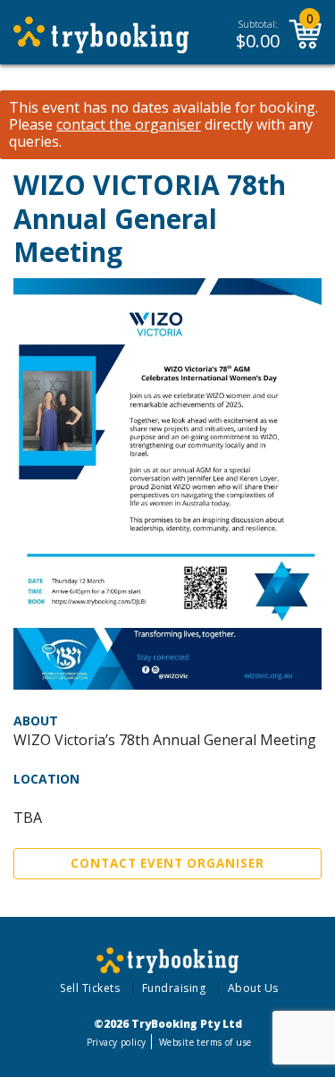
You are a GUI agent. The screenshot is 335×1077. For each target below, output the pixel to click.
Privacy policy (117, 1042)
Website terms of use (205, 1042)
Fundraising (174, 988)
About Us (253, 988)
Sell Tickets (90, 988)
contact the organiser (128, 124)
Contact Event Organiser (167, 863)
